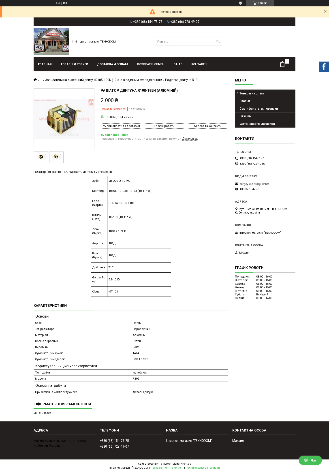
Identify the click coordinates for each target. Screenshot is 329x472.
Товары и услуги (74, 64)
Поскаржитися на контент (167, 467)
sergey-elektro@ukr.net (254, 184)
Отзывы (245, 116)
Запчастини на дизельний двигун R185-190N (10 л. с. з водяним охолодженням (103, 80)
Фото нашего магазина (257, 124)
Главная (45, 64)
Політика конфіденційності (203, 467)
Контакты (199, 64)
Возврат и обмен (150, 64)
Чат (313, 460)
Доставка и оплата (112, 64)
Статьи (244, 101)
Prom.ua (186, 463)
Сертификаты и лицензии (258, 108)
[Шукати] (218, 41)
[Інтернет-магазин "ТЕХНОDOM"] (51, 41)
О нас (177, 64)
